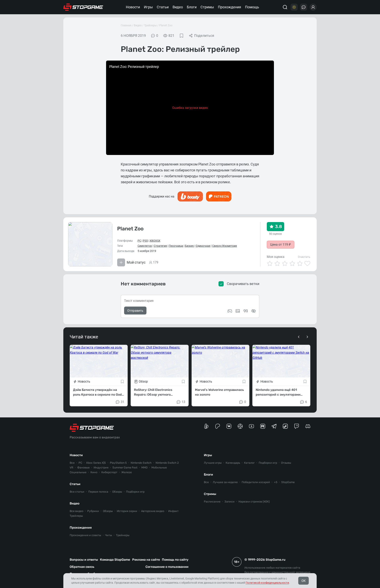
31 (122, 402)
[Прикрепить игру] (229, 311)
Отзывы (286, 463)
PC (139, 240)
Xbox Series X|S (96, 463)
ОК (303, 581)
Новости (133, 7)
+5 (275, 482)
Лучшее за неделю (225, 482)
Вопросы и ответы (84, 559)
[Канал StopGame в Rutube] (262, 426)
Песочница (176, 245)
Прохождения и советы (85, 535)
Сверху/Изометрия (224, 245)
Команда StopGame (115, 559)
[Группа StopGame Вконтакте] (228, 426)
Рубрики (93, 511)
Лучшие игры (213, 463)
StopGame (288, 482)
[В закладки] (181, 35)
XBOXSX (155, 240)
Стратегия (160, 245)
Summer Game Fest (124, 467)
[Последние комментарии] (303, 7)
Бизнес (189, 245)
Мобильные (159, 467)
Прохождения (229, 7)
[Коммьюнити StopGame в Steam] (285, 426)
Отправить (135, 311)
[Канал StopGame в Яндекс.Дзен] (240, 426)
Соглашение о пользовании (166, 567)
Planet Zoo (165, 25)
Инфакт (173, 511)
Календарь (233, 463)
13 (183, 402)
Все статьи (77, 491)
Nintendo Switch (141, 463)
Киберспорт (109, 472)
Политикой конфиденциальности (267, 582)
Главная (126, 25)
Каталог (249, 463)
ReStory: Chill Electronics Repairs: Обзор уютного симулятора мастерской (153, 392)
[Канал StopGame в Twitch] (296, 426)
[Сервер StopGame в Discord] (307, 426)
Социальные (78, 472)
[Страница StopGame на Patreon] (217, 426)
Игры (148, 7)
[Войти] (313, 7)
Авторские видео (152, 511)
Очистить (304, 256)
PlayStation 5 (118, 463)
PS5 (145, 240)
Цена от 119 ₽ (280, 244)
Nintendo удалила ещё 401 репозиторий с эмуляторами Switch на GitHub (278, 392)
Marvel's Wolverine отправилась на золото (219, 392)
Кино (93, 472)
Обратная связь (82, 567)
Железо (126, 472)
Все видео (76, 511)
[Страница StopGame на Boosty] (206, 426)
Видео (178, 7)
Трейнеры (122, 535)
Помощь (252, 7)
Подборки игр (135, 491)
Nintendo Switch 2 (167, 463)
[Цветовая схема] (294, 7)
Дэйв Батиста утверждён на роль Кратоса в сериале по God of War (97, 392)
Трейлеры (150, 25)
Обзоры (117, 491)
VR (71, 467)
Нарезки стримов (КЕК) (254, 501)
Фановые (83, 467)
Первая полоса (98, 491)
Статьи (163, 7)
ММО (144, 467)
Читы (108, 535)
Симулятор (145, 245)
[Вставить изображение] (237, 311)
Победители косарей (256, 482)
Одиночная (203, 245)
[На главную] (83, 7)
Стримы (207, 7)
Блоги (192, 7)
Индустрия (101, 467)
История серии (127, 511)
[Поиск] (285, 7)
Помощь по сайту (175, 559)
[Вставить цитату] (245, 311)
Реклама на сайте (146, 559)
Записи (229, 501)
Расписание (212, 501)
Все (72, 463)
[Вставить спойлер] (253, 311)
